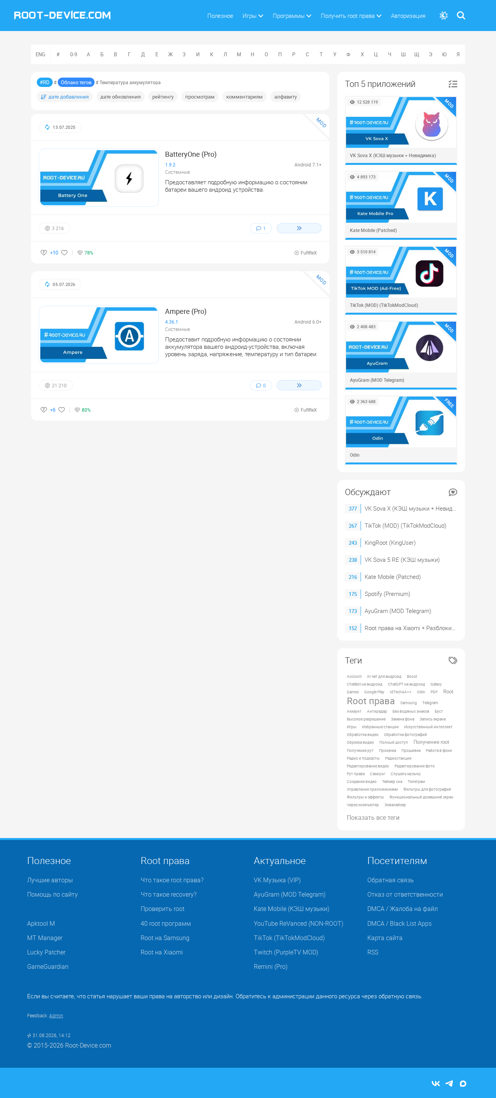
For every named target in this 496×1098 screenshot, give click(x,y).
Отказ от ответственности (405, 894)
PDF (434, 692)
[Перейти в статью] (299, 228)
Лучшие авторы (50, 880)
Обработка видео (363, 734)
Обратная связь (390, 880)
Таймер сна (392, 781)
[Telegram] (449, 1084)
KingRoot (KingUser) (390, 542)
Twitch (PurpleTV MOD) (286, 952)
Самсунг (377, 774)
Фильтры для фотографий (427, 789)
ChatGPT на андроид (406, 684)
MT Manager (44, 937)
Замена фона (402, 719)
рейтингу (163, 96)
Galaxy (436, 684)
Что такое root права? (172, 880)
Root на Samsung (165, 937)
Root (448, 691)
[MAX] (463, 1084)
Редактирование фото (414, 766)
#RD (45, 82)
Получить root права (348, 15)
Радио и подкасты (363, 758)
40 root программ (166, 923)
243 (353, 542)
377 (353, 508)
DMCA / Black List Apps (399, 923)
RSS (372, 952)
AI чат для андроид (384, 676)
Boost (412, 676)
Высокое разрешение (366, 719)
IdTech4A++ (401, 692)
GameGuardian (48, 966)
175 (353, 594)
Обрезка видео (360, 742)
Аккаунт (354, 711)
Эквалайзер (395, 805)
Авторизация (408, 15)
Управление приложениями (372, 789)
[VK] (436, 1084)
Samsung (408, 703)
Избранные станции (380, 727)
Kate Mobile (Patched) (393, 576)
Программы (289, 15)
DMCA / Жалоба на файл (402, 908)
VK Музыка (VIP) (277, 880)
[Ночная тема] (443, 15)
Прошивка (410, 750)
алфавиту (285, 96)
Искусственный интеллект (428, 727)
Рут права (356, 774)
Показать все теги (373, 817)
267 (353, 525)
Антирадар (377, 711)
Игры (250, 15)
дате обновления (120, 96)
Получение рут (360, 750)
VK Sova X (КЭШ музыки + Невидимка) (416, 508)
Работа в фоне (439, 750)
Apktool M (41, 923)
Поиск (461, 10)
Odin (421, 692)
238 (353, 559)
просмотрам (200, 96)
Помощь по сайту (52, 894)
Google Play (374, 692)
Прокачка (387, 750)
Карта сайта (385, 937)
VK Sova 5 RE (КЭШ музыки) (402, 559)
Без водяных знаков (411, 711)
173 (353, 611)
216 (353, 576)
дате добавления (68, 96)
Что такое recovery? (168, 894)
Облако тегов (76, 82)
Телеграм (416, 781)
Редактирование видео (368, 766)
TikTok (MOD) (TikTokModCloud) (405, 525)
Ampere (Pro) (186, 311)
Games (353, 692)
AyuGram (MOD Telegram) (398, 611)
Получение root (431, 742)
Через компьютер (363, 805)
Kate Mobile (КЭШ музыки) (291, 908)
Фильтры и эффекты (365, 797)
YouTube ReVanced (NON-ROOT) (298, 923)
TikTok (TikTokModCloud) (289, 937)
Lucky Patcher (46, 952)
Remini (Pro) (271, 966)
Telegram (430, 703)
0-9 (73, 54)
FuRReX (309, 252)
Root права (371, 700)
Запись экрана (433, 719)
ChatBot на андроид (364, 684)
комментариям (244, 96)
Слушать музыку (406, 774)
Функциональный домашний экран (421, 797)
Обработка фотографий (405, 734)
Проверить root (162, 908)
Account (354, 676)
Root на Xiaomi (162, 952)
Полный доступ (393, 742)
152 (353, 628)
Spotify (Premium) (387, 593)
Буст (439, 711)
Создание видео (362, 781)
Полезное (220, 15)
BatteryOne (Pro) (191, 154)
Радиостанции (398, 758)
